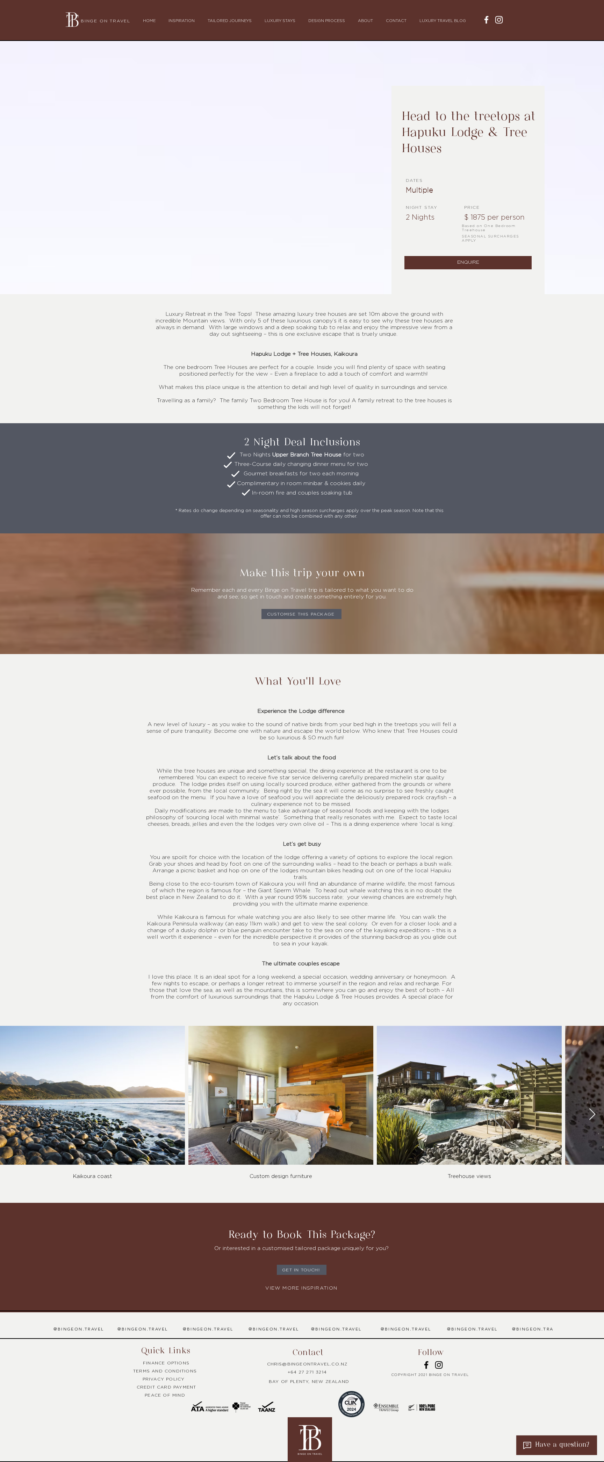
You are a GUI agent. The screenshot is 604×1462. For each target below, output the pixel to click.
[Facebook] (486, 20)
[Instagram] (499, 20)
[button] (182, 21)
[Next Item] (592, 1114)
